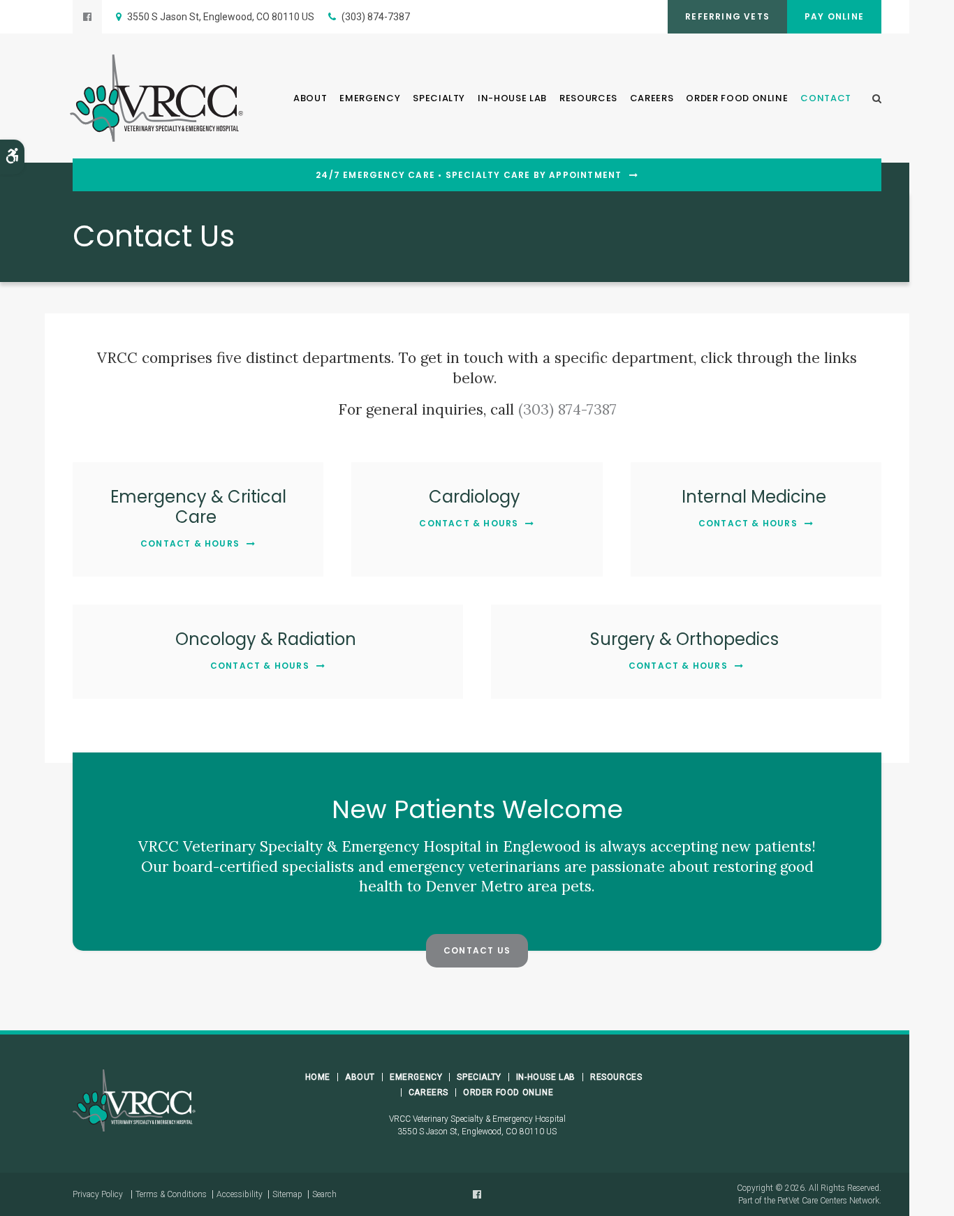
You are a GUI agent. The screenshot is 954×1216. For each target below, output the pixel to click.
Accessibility (240, 1194)
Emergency (369, 98)
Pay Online (834, 16)
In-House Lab (512, 98)
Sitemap (287, 1194)
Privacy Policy (98, 1194)
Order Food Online (737, 98)
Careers (652, 98)
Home (317, 1077)
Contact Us (477, 950)
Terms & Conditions (171, 1194)
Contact (825, 98)
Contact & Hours (190, 543)
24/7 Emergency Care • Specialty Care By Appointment (469, 175)
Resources (588, 98)
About (310, 98)
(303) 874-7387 (376, 16)
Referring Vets (727, 16)
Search (324, 1194)
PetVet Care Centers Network (828, 1201)
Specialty (439, 98)
